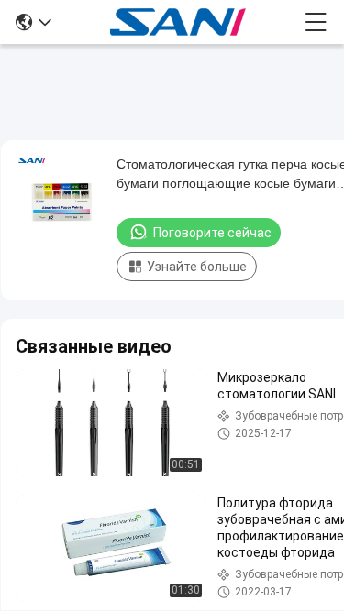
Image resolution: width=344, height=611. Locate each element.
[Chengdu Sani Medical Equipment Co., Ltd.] (178, 22)
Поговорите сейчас (212, 232)
